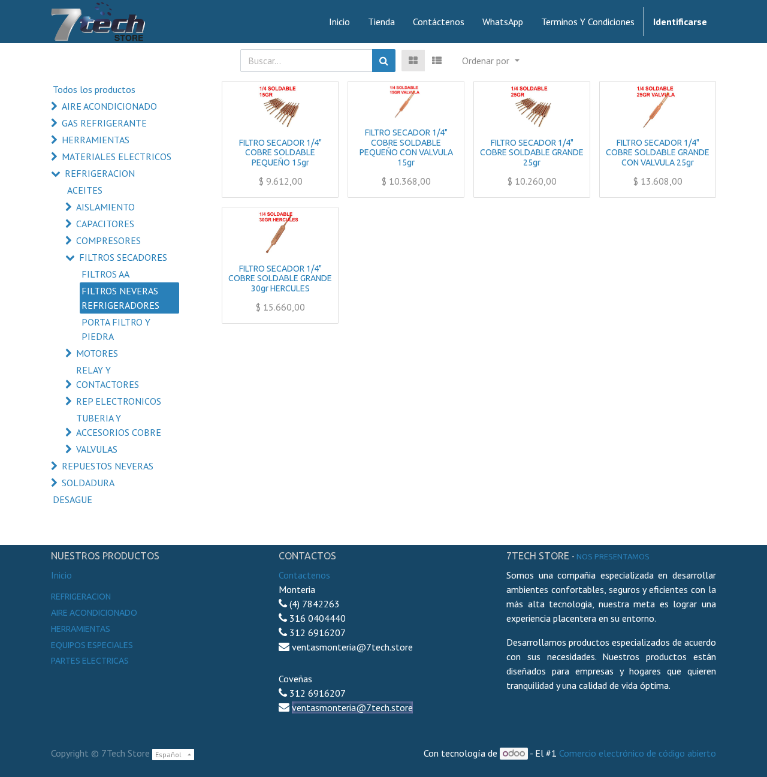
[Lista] (437, 60)
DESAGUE (72, 499)
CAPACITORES (105, 224)
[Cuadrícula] (413, 60)
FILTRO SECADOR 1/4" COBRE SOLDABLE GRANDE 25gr (532, 153)
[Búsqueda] (383, 60)
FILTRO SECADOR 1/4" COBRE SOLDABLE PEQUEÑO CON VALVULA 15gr (406, 147)
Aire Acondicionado (94, 613)
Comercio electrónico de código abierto (637, 753)
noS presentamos (613, 556)
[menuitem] (339, 21)
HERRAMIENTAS (95, 140)
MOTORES (97, 353)
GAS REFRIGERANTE (104, 123)
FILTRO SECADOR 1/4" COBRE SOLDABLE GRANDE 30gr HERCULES (280, 279)
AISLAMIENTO (105, 207)
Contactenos (304, 575)
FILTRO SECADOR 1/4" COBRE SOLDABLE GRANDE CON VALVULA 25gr (657, 153)
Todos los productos (94, 89)
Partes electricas (90, 660)
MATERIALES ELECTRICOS (116, 156)
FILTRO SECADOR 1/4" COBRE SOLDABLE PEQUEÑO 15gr (280, 153)
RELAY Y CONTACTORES (107, 377)
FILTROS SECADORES (123, 257)
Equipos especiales (92, 645)
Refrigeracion (81, 596)
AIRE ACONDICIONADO (109, 106)
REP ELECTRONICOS (118, 401)
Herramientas (80, 629)
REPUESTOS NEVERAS (107, 466)
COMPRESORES (108, 240)
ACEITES (84, 190)
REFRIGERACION (100, 173)
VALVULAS (96, 449)
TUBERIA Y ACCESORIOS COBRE (118, 425)
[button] (490, 60)
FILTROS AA (105, 274)
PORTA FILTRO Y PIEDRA (115, 329)
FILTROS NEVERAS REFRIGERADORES (120, 298)
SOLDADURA (88, 483)
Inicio (61, 575)
